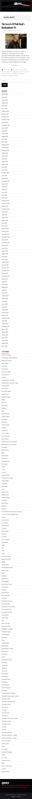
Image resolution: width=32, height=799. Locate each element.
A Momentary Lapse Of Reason (9, 357)
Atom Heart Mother (6, 391)
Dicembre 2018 (5, 234)
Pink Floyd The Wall (7, 612)
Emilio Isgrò (5, 458)
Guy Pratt (4, 500)
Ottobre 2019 (5, 206)
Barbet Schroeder (6, 397)
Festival (4, 472)
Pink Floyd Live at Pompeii (8, 606)
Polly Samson (5, 615)
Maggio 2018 (5, 253)
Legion (3, 545)
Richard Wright (5, 634)
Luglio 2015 (4, 307)
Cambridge (4, 419)
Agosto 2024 (5, 156)
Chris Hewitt (23, 71)
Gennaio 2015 (5, 312)
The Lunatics (5, 715)
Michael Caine (5, 564)
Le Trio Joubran (5, 539)
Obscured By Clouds (7, 584)
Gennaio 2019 (5, 231)
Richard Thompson (6, 631)
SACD (3, 657)
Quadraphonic (14, 73)
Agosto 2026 (5, 94)
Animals (4, 377)
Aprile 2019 (4, 223)
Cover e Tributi (5, 433)
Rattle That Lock (6, 623)
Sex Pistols (4, 671)
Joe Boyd (4, 528)
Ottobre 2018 (5, 239)
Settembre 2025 (5, 125)
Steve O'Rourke (5, 685)
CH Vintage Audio (14, 71)
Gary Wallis (4, 483)
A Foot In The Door (6, 355)
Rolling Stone (5, 651)
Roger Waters (5, 645)
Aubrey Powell (5, 394)
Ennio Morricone (6, 461)
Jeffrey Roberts (5, 525)
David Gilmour (5, 439)
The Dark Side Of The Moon (9, 693)
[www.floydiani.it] (16, 3)
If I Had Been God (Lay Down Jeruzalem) (12, 511)
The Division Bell (6, 699)
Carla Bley (4, 422)
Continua (16, 65)
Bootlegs (4, 408)
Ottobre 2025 (5, 122)
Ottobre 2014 (5, 315)
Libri (3, 548)
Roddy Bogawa (5, 643)
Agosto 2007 (5, 329)
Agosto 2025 (5, 128)
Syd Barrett (4, 690)
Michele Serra (5, 570)
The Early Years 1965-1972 (8, 701)
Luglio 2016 (4, 301)
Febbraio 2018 (5, 262)
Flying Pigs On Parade (7, 478)
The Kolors (4, 710)
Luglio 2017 (4, 281)
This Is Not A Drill (6, 740)
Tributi (3, 746)
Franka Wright (5, 481)
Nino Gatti (18, 30)
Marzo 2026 (4, 108)
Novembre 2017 (5, 270)
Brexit (3, 411)
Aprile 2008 (4, 321)
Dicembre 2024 (5, 150)
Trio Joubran (5, 749)
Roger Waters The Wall (7, 648)
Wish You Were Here (7, 766)
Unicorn (3, 754)
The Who (4, 729)
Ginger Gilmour (5, 494)
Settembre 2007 (5, 326)
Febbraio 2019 (5, 228)
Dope (3, 453)
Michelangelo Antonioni (7, 567)
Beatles (3, 399)
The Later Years (5, 713)
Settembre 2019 (5, 209)
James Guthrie (5, 520)
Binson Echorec (5, 71)
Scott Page (4, 662)
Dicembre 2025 (5, 116)
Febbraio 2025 (5, 144)
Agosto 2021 (5, 184)
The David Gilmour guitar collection (10, 696)
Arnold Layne (5, 388)
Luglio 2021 (4, 186)
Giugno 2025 (5, 133)
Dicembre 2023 (5, 172)
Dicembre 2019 (5, 200)
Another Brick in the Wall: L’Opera (10, 383)
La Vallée (4, 536)
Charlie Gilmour (5, 425)
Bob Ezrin (4, 402)
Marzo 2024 (4, 170)
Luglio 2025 (4, 130)
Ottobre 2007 (5, 323)
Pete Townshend (6, 595)
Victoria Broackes (6, 760)
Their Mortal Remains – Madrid (9, 735)
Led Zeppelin (5, 542)
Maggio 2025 (5, 136)
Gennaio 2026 (5, 114)
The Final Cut (5, 707)
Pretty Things (5, 617)
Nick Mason (5, 576)
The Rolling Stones (6, 721)
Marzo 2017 (4, 293)
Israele (3, 517)
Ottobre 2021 (5, 178)
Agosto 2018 (5, 245)
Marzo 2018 (4, 259)
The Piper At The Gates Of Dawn (10, 718)
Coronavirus (5, 430)
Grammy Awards (6, 497)
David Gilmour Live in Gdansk (9, 444)
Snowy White (5, 673)
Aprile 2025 (4, 139)
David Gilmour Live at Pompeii (9, 441)
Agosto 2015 (5, 304)
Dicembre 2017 (5, 267)
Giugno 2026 (5, 100)
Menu (16, 9)
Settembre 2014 (5, 318)
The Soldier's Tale (6, 724)
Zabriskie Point (5, 771)
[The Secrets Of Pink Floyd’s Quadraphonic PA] (16, 41)
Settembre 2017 (5, 276)
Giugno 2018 (5, 251)
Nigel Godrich (5, 578)
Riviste (3, 640)
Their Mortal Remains (7, 732)
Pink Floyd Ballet (6, 604)
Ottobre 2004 (5, 335)
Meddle (3, 562)
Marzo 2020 (4, 198)
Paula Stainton (5, 592)
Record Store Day (6, 626)
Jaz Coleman (5, 522)
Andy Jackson (5, 374)
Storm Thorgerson (6, 687)
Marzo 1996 (4, 346)
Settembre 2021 (5, 181)
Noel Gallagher (5, 581)
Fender (3, 467)
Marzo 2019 (4, 226)
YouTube (4, 768)
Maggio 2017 (5, 287)
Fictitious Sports (6, 475)
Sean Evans (5, 665)
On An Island (5, 587)
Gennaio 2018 (5, 265)
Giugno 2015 (5, 309)
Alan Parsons (16, 69)
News (3, 573)
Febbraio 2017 (5, 295)
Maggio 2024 (5, 164)
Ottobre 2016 (5, 298)
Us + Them (4, 757)
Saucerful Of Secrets (7, 659)
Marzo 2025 (4, 142)
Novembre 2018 (5, 237)
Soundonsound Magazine (8, 75)
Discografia (4, 447)
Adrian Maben (5, 363)
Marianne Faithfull (6, 559)
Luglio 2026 (4, 97)
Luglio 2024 (4, 158)
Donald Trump (5, 450)
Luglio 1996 (4, 337)
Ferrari (3, 469)
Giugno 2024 (5, 161)
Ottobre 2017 (5, 273)
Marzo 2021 (4, 192)
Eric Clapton (5, 464)
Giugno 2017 (5, 284)
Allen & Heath (23, 69)
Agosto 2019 (5, 212)
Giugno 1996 (5, 340)
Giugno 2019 (5, 217)
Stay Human (5, 682)
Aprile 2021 (4, 189)
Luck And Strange (6, 556)
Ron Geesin (4, 654)
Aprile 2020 (4, 195)
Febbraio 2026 (5, 111)
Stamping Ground (6, 679)
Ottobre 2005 (5, 332)
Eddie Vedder (5, 455)
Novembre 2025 (5, 119)
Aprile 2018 (4, 256)
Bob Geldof (4, 405)
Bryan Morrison (5, 413)
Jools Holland (5, 531)
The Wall (4, 727)
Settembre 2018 (5, 242)
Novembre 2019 (5, 203)
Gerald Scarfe (5, 492)
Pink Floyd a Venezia (7, 601)
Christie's (4, 427)
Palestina (4, 590)
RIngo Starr (4, 637)
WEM (16, 75)
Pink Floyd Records (6, 609)
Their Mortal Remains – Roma (9, 738)
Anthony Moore (5, 385)
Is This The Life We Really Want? (10, 514)
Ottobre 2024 (5, 153)
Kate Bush (4, 534)
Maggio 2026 (5, 103)
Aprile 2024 (4, 167)
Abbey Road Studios (7, 360)
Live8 (3, 550)
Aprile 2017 (4, 290)
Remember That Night (7, 629)
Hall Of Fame (5, 503)
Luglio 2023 (4, 175)
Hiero (13, 796)
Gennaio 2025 (5, 147)
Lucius (3, 553)
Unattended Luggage (7, 752)
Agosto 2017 (5, 279)
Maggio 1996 (5, 343)
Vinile (3, 763)
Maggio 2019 (5, 220)
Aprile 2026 (4, 105)
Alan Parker (4, 366)
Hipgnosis (4, 508)
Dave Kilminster (5, 436)
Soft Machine (5, 676)
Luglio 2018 (4, 248)
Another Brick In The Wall (8, 380)
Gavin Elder (4, 486)
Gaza (3, 489)
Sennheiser (21, 73)
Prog (3, 620)
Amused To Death (6, 371)
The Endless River (6, 704)
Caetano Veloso (5, 416)
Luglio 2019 (4, 214)
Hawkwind (4, 506)
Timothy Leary (5, 743)
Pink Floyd (6, 69)
